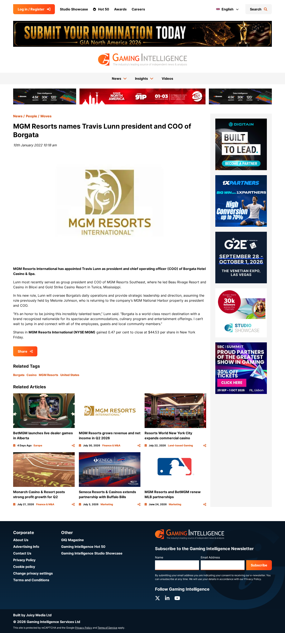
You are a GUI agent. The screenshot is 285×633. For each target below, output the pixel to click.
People (31, 116)
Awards (120, 9)
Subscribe (259, 565)
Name (159, 557)
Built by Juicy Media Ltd (32, 615)
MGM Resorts (48, 375)
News (18, 116)
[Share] (73, 445)
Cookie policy (24, 567)
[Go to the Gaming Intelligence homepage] (142, 59)
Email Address (210, 557)
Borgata (18, 375)
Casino (31, 375)
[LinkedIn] (167, 598)
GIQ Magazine (72, 540)
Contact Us (22, 553)
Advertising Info (26, 546)
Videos (167, 78)
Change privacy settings (33, 573)
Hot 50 (103, 9)
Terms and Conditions (31, 580)
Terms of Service (107, 627)
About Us (20, 540)
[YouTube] (177, 598)
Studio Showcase (74, 9)
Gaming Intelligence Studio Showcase (91, 553)
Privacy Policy (24, 560)
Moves (46, 116)
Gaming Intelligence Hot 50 (83, 546)
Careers (138, 9)
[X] (157, 598)
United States (69, 375)
